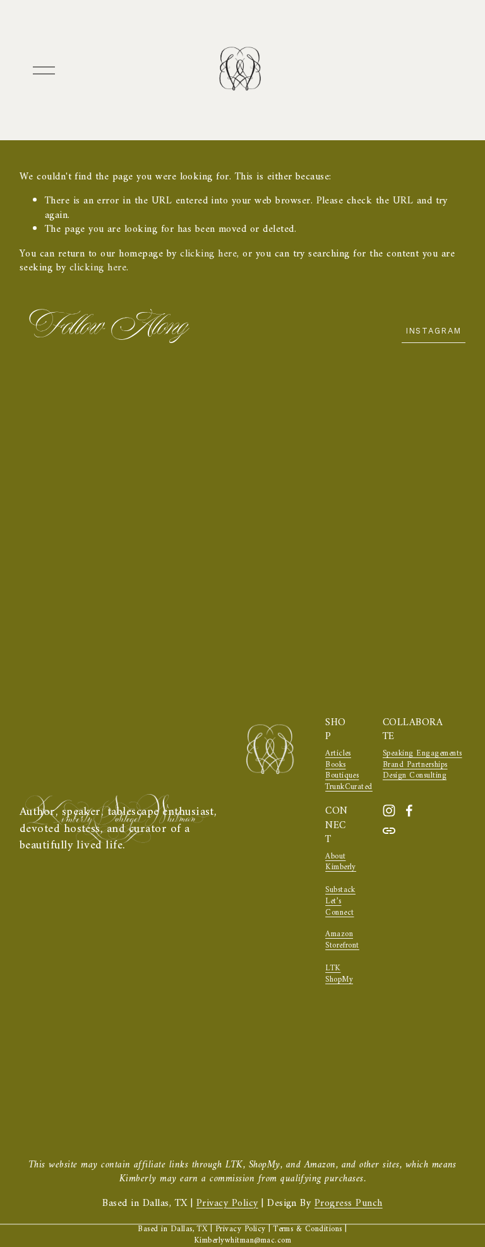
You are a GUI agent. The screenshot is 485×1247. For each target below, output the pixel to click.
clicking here (208, 254)
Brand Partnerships (415, 765)
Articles (338, 754)
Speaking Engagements (422, 754)
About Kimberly (340, 863)
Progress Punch (348, 1203)
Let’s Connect (339, 907)
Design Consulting (414, 776)
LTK (332, 969)
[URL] (389, 830)
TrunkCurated (349, 787)
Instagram (434, 330)
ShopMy (339, 980)
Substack (340, 890)
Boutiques (342, 776)
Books (335, 765)
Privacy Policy (227, 1203)
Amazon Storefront (342, 940)
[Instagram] (389, 810)
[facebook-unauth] (409, 810)
